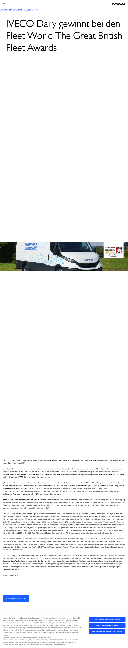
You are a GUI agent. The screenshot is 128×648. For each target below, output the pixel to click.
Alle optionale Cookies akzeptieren (107, 619)
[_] (118, 3)
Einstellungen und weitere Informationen (107, 631)
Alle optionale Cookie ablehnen (107, 625)
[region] (64, 631)
